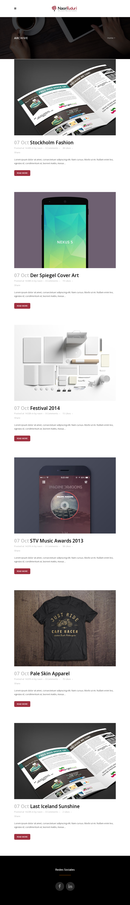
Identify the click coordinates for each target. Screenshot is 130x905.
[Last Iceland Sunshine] (65, 761)
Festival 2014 (45, 408)
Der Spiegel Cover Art (54, 275)
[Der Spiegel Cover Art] (65, 230)
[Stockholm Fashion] (65, 97)
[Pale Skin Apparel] (65, 628)
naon (39, 148)
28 (66, 148)
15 (66, 413)
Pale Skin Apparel (50, 673)
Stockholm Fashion (52, 142)
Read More (22, 173)
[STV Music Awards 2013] (65, 495)
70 (66, 679)
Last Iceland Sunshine (55, 806)
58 (66, 546)
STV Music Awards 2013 (56, 540)
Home (110, 37)
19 (66, 281)
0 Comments (51, 148)
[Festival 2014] (65, 363)
